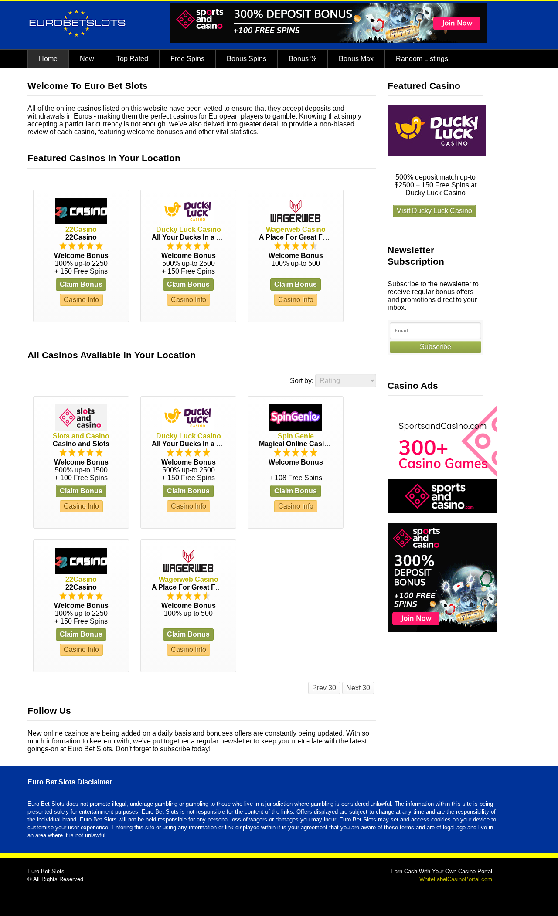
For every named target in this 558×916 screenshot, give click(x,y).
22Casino (81, 229)
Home (48, 58)
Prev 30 (324, 688)
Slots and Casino (81, 436)
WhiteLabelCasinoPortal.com (455, 879)
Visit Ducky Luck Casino (434, 210)
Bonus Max (356, 58)
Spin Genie (296, 436)
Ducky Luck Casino (188, 229)
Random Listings (422, 58)
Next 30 (358, 688)
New (87, 58)
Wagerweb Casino (296, 229)
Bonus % (302, 58)
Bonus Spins (246, 58)
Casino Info (81, 299)
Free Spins (187, 58)
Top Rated (132, 58)
